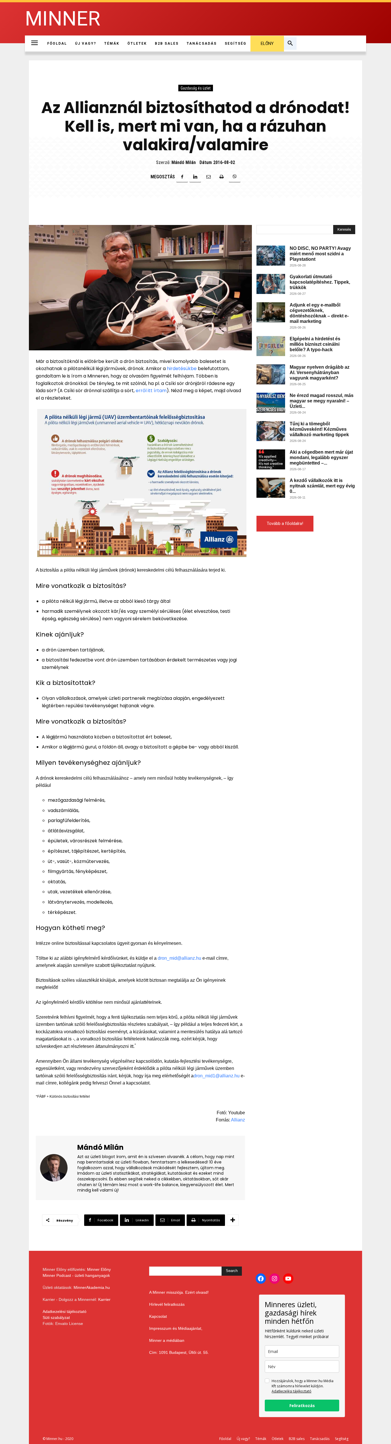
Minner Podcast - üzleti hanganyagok (76, 1275)
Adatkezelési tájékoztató (64, 1311)
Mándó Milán (183, 162)
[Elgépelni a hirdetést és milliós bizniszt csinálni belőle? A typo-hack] (270, 346)
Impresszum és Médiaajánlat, (175, 1328)
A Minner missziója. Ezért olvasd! (179, 1292)
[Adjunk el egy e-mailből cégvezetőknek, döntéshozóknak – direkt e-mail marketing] (270, 312)
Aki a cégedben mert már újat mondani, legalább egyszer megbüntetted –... (321, 457)
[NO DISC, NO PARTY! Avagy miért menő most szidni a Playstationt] (270, 256)
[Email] (208, 177)
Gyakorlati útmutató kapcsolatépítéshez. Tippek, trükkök (320, 282)
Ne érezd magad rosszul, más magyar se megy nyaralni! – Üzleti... (322, 401)
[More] (233, 1220)
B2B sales (297, 1438)
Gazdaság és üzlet (196, 88)
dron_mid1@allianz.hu (216, 1075)
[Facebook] (182, 177)
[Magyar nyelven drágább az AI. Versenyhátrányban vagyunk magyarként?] (270, 374)
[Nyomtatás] (221, 177)
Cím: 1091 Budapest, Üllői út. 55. (179, 1352)
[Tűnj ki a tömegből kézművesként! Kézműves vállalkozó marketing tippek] (270, 431)
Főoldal (225, 1438)
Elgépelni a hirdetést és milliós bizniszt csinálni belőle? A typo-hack (315, 344)
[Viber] (234, 177)
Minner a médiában (166, 1340)
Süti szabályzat (56, 1317)
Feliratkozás (302, 1405)
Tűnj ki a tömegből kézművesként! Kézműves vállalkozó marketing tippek (319, 429)
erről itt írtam (151, 390)
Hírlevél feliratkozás (167, 1304)
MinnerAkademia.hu (92, 1287)
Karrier (104, 1299)
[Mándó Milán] (57, 1167)
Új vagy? (243, 1438)
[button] (290, 43)
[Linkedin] (195, 177)
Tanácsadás (319, 1438)
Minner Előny (99, 1269)
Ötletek (277, 1438)
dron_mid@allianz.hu (179, 958)
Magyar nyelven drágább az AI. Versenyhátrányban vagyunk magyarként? (319, 372)
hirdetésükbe (181, 368)
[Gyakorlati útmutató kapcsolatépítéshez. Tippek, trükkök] (270, 284)
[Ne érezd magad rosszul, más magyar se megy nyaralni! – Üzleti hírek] (270, 403)
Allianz (238, 1119)
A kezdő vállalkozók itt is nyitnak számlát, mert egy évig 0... (322, 486)
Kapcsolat (158, 1316)
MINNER (62, 18)
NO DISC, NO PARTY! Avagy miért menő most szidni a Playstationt (320, 254)
